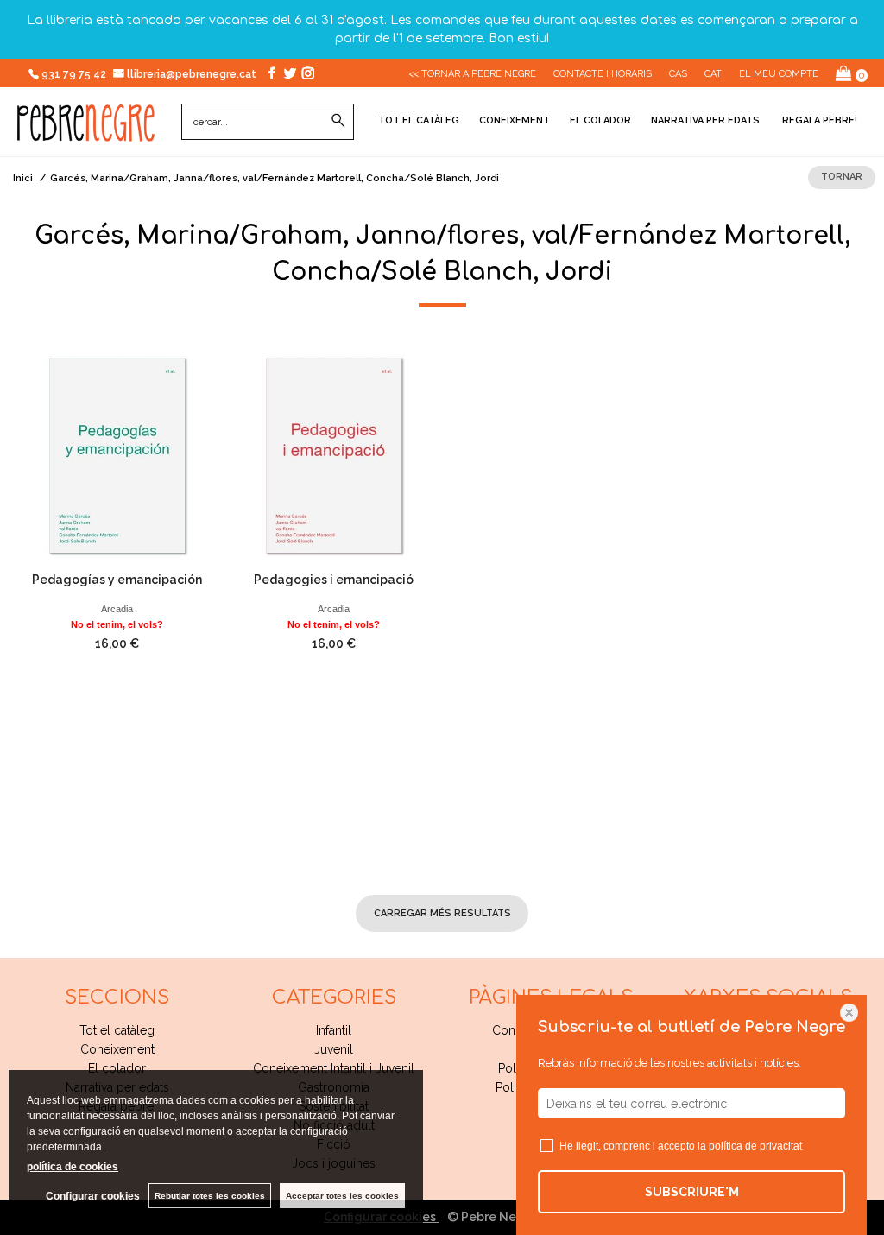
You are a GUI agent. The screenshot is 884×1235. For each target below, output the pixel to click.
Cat (713, 73)
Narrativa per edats (705, 120)
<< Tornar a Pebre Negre (472, 73)
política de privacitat (755, 1146)
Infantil (333, 1030)
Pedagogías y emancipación (117, 579)
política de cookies (72, 1167)
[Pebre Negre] (86, 132)
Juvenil (333, 1049)
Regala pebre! (818, 120)
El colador (600, 120)
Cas (678, 73)
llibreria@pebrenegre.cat (193, 74)
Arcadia (117, 609)
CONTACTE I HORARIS (602, 73)
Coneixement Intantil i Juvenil (333, 1068)
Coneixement (514, 120)
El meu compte (778, 73)
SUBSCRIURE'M (692, 1192)
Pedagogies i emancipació (334, 579)
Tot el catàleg (418, 120)
